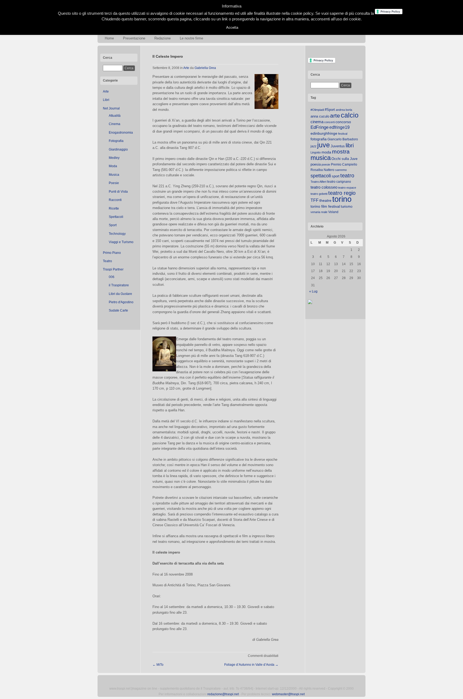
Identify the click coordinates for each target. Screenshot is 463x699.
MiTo (157, 665)
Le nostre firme (191, 38)
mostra (341, 151)
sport (335, 176)
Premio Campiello (344, 164)
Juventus (338, 146)
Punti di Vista (118, 191)
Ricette (114, 208)
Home (109, 38)
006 (111, 277)
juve (323, 145)
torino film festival (325, 206)
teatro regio (342, 193)
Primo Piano (112, 253)
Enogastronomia (121, 132)
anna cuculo (320, 116)
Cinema (114, 124)
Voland (333, 212)
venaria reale (319, 212)
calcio (350, 115)
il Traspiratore (119, 285)
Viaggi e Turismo (121, 242)
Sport (113, 225)
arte (335, 115)
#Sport (330, 110)
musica (321, 157)
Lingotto (316, 152)
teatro (347, 175)
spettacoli (321, 175)
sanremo (341, 169)
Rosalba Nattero (322, 170)
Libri (106, 100)
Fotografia (116, 141)
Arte (106, 91)
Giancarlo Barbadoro (342, 139)
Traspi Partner (113, 269)
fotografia (319, 139)
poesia (316, 164)
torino (342, 199)
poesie (326, 164)
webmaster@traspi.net (288, 694)
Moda (113, 166)
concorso (343, 122)
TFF (315, 200)
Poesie (114, 183)
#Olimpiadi (317, 109)
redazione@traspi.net (223, 694)
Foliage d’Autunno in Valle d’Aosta (251, 665)
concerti (329, 122)
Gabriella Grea (205, 68)
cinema (317, 121)
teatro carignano (339, 182)
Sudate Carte (118, 310)
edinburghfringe (324, 133)
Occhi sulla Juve (344, 159)
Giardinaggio (118, 149)
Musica (114, 175)
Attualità (115, 116)
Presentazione (134, 38)
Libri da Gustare (120, 294)
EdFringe (319, 127)
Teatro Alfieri (318, 181)
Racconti (115, 200)
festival (342, 133)
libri (350, 145)
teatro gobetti (319, 193)
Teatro (107, 261)
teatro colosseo (324, 187)
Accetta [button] (232, 27)
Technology (117, 234)
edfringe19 (339, 127)
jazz (313, 146)
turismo (346, 206)
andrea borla (344, 109)
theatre (325, 200)
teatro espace (347, 187)
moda (326, 152)
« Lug (313, 291)
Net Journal (111, 108)
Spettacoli (116, 217)
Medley (114, 158)
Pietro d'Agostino (121, 302)
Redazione (162, 38)
